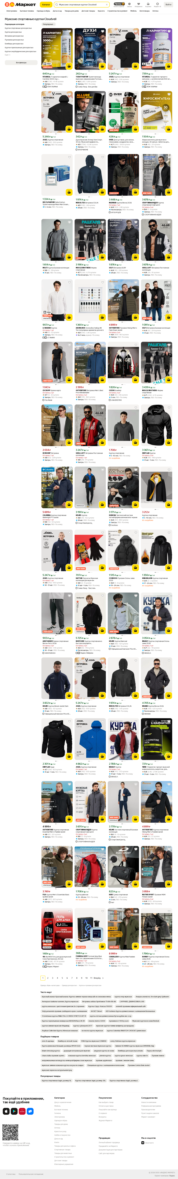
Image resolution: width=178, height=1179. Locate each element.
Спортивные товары (62, 1150)
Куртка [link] (50, 328)
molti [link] (45, 268)
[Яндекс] (172, 1176)
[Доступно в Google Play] (14, 1114)
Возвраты (102, 1117)
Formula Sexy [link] (82, 956)
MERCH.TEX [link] (80, 203)
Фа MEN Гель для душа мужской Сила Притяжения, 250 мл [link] (57, 958)
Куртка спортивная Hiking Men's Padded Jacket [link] (155, 831)
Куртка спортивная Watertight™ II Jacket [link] (54, 516)
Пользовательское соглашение (31, 1174)
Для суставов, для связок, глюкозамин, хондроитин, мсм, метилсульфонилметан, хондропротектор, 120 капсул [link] (121, 141)
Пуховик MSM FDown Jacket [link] (153, 896)
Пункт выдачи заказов (150, 1113)
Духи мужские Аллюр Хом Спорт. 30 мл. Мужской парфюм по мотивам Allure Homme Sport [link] (89, 141)
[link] (76, 997)
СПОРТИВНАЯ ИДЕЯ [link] (150, 203)
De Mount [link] (47, 453)
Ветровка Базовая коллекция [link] (156, 328)
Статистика (10, 1174)
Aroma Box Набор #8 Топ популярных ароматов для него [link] (90, 329)
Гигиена (57, 1113)
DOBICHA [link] (112, 515)
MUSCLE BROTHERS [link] (83, 268)
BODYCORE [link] (80, 641)
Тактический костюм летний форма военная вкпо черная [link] (123, 516)
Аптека (57, 1128)
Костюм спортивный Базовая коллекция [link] (123, 831)
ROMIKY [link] (145, 957)
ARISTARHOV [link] (48, 641)
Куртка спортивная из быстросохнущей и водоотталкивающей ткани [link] (89, 642)
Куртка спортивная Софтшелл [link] (153, 204)
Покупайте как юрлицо (108, 1110)
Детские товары (60, 1161)
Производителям (148, 1110)
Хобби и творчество (62, 1135)
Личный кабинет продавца (109, 1142)
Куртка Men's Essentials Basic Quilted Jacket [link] (56, 896)
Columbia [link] (47, 515)
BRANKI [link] (145, 706)
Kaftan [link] (79, 578)
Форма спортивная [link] (86, 269)
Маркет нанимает (148, 1117)
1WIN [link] (144, 767)
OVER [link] (111, 140)
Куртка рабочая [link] (82, 895)
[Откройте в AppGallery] (22, 1114)
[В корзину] (69, 66)
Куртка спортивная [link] (119, 77)
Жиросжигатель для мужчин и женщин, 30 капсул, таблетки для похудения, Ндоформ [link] (155, 141)
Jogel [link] (111, 77)
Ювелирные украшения (63, 1164)
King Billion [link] (147, 578)
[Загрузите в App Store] (6, 1114)
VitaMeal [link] (46, 77)
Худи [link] (48, 767)
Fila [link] (44, 895)
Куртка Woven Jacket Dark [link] (55, 706)
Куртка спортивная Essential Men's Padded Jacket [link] (56, 831)
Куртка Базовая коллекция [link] (56, 268)
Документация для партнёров (110, 1150)
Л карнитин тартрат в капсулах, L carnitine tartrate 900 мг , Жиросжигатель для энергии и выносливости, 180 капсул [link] (156, 78)
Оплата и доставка (106, 1106)
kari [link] (111, 895)
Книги (56, 1142)
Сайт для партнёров (106, 1153)
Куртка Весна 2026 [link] (120, 203)
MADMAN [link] (112, 203)
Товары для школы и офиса (65, 1146)
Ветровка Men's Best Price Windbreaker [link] (89, 391)
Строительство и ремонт (64, 1157)
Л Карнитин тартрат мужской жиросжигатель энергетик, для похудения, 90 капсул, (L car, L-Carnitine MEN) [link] (156, 768)
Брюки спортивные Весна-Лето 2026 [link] (56, 642)
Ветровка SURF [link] (117, 268)
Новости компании (148, 1102)
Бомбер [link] (115, 390)
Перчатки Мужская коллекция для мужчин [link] (87, 579)
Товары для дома (61, 1124)
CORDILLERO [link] (114, 957)
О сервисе (103, 1113)
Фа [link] (44, 957)
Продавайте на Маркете (108, 1146)
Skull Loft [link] (146, 268)
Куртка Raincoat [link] (118, 641)
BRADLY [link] (145, 641)
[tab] (12, 11)
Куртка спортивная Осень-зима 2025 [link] (156, 958)
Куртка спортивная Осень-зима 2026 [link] (156, 642)
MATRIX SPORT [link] (148, 895)
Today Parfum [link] (82, 77)
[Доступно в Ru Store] (30, 1114)
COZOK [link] (112, 391)
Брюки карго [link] (52, 390)
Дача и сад (58, 1139)
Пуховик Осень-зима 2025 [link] (121, 579)
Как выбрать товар (106, 1102)
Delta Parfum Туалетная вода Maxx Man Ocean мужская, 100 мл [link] (55, 203)
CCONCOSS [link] (113, 578)
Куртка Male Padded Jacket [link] (122, 958)
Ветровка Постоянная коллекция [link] (155, 269)
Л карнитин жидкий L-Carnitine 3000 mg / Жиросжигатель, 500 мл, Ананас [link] (56, 78)
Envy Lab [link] (145, 453)
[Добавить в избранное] (69, 31)
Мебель (57, 1106)
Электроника (59, 1117)
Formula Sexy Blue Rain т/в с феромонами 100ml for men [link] (89, 957)
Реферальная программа (151, 1106)
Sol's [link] (111, 268)
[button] (48, 24)
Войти (168, 4)
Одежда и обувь (60, 1120)
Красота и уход (60, 1131)
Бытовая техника (61, 1110)
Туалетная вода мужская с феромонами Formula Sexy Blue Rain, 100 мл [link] (88, 78)
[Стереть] (107, 4)
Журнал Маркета (105, 1120)
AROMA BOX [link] (80, 328)
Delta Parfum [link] (49, 202)
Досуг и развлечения (62, 1102)
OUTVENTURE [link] (114, 328)
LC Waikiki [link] (47, 328)
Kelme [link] (78, 515)
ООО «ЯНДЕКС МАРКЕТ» (165, 1173)
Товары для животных (63, 1153)
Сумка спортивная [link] (118, 895)
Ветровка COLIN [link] (87, 203)
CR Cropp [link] (46, 391)
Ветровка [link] (51, 453)
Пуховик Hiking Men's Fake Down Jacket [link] (123, 329)
